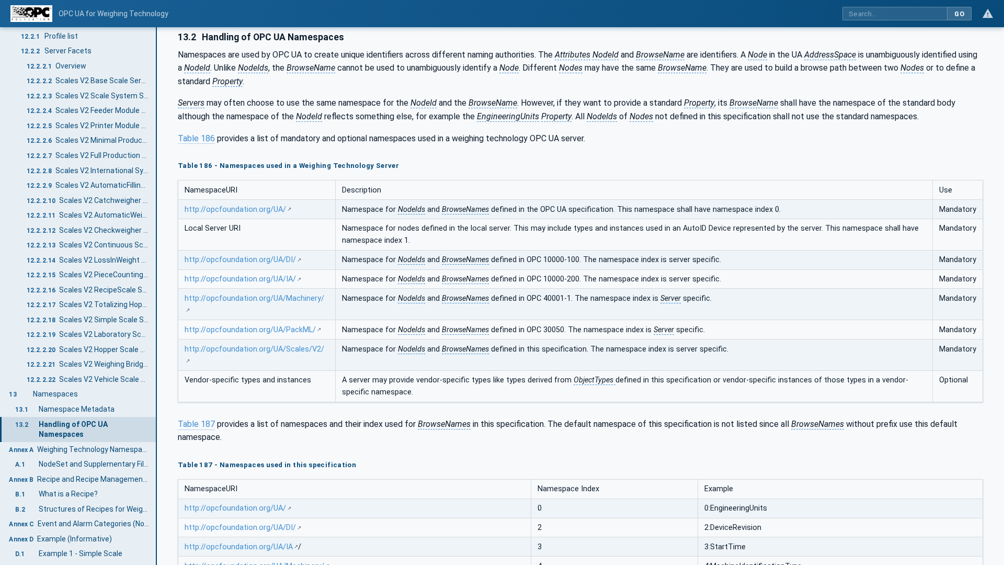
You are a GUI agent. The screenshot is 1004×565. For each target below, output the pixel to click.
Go (959, 14)
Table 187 (196, 424)
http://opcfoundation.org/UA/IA (239, 547)
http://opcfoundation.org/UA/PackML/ (250, 329)
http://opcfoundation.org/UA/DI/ (240, 259)
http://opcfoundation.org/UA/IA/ (240, 279)
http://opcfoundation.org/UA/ (235, 209)
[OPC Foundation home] (31, 13)
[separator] (156, 296)
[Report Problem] (988, 13)
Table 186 (196, 138)
